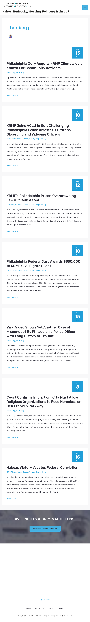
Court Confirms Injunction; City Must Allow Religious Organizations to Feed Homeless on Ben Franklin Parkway (44, 401)
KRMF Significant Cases (17, 139)
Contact (61, 609)
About (28, 609)
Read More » (12, 95)
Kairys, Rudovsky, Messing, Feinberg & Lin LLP (35, 11)
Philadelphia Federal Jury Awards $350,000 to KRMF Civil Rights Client (43, 263)
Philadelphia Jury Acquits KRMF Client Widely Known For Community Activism (44, 65)
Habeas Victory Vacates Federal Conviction (42, 467)
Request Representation (45, 528)
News (9, 72)
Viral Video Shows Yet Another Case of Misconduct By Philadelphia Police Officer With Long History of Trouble (41, 331)
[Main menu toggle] (85, 7)
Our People (39, 609)
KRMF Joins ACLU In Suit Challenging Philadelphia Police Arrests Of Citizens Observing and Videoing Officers (39, 130)
